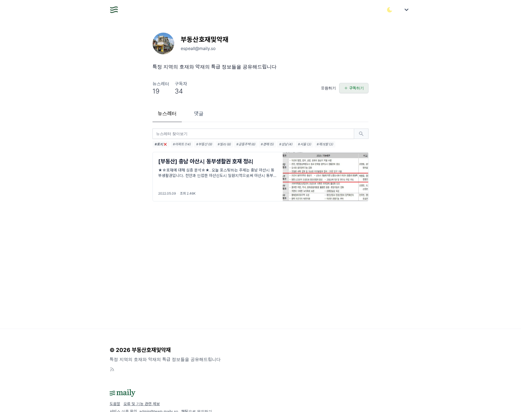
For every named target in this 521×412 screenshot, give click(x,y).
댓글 (199, 113)
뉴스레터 (167, 113)
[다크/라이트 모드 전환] (389, 10)
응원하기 (328, 88)
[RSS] (112, 369)
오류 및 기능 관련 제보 (141, 403)
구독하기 (356, 88)
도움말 (115, 403)
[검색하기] (361, 134)
